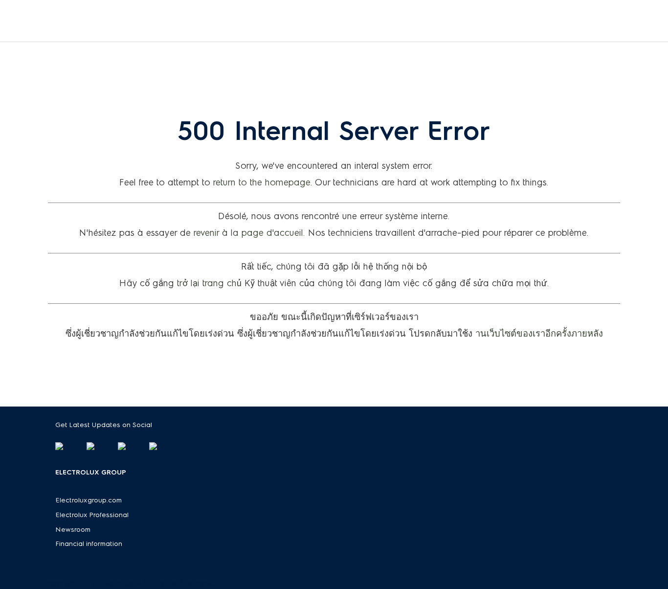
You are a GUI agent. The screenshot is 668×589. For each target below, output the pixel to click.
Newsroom (73, 529)
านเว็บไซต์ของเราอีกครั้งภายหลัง (539, 333)
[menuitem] (334, 20)
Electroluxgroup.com (89, 500)
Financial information (89, 544)
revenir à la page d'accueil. (249, 232)
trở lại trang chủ (209, 283)
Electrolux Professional (92, 515)
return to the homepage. (262, 182)
